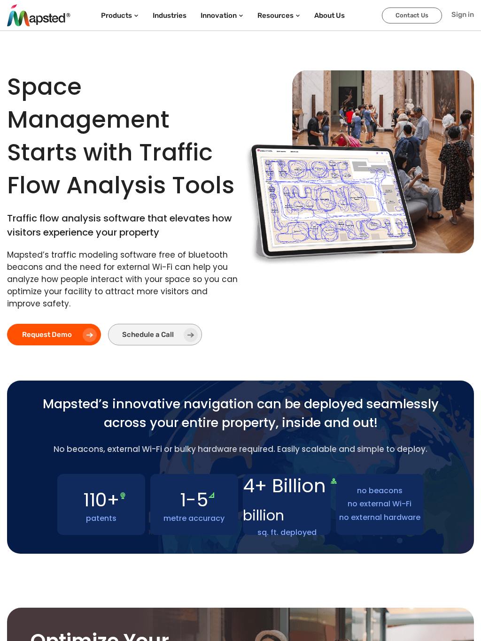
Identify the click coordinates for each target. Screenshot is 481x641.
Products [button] (116, 15)
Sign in (462, 14)
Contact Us (412, 15)
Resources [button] (275, 15)
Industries (169, 15)
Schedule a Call (148, 334)
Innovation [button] (219, 15)
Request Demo (47, 334)
